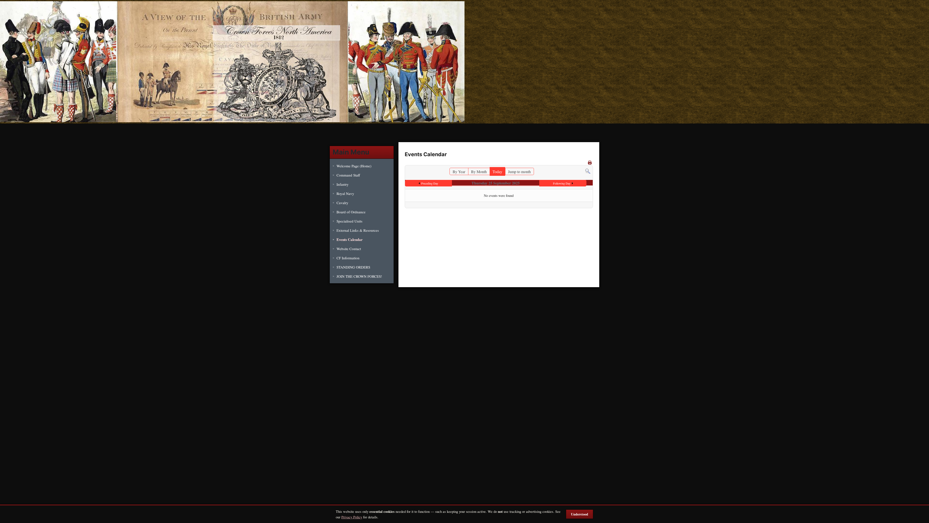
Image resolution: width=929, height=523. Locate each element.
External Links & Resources (358, 230)
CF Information (348, 257)
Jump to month (519, 171)
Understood (579, 514)
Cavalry (342, 202)
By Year (459, 171)
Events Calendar (350, 239)
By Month (479, 171)
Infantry (343, 184)
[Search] (587, 170)
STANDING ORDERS (353, 267)
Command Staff (348, 175)
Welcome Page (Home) (354, 165)
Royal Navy (345, 193)
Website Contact (349, 248)
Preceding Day (429, 183)
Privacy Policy (351, 517)
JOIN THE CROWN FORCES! (359, 276)
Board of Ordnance (351, 211)
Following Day (561, 183)
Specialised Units (349, 221)
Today (497, 171)
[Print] (590, 162)
